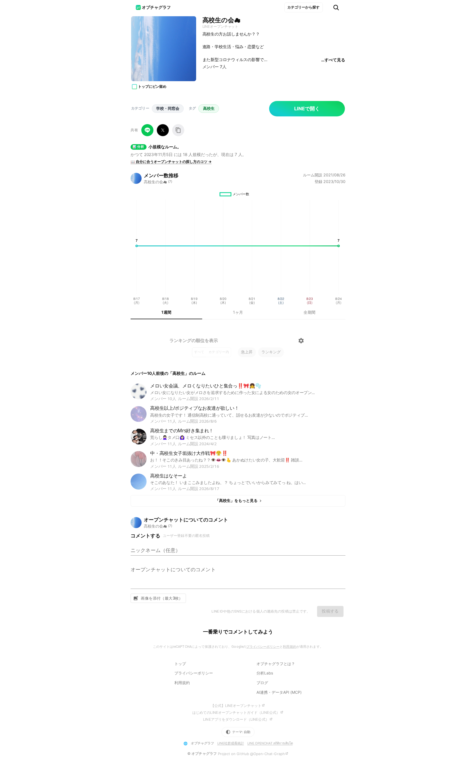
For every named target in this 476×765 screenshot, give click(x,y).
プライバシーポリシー (263, 647)
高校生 (209, 108)
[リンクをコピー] (178, 130)
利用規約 (289, 647)
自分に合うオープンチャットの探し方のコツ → (171, 161)
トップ (180, 663)
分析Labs (264, 673)
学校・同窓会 (167, 108)
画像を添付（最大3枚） (162, 598)
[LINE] (147, 130)
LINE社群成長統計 (230, 743)
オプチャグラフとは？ (275, 663)
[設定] (301, 340)
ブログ (262, 682)
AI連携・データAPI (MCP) (279, 692)
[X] (163, 130)
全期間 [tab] (309, 312)
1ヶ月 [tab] (238, 312)
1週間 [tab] (166, 312)
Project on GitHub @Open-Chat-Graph (251, 754)
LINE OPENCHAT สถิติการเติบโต (270, 743)
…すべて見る (333, 59)
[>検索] (336, 7)
